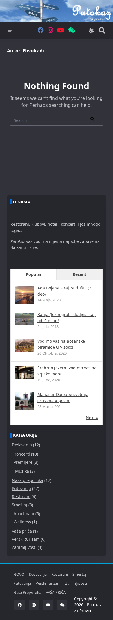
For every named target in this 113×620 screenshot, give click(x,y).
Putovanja (21, 488)
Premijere (23, 462)
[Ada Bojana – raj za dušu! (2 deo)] (24, 295)
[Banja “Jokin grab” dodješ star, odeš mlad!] (24, 319)
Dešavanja (22, 444)
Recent (79, 274)
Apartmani (24, 513)
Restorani (21, 496)
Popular (33, 274)
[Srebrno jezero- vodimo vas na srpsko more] (24, 372)
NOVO (18, 574)
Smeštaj (19, 504)
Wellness (22, 521)
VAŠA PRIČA (56, 592)
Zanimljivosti (24, 547)
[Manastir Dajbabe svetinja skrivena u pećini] (24, 401)
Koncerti (22, 454)
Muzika (22, 471)
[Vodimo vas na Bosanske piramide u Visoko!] (24, 345)
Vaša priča (22, 531)
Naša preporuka (27, 480)
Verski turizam (26, 539)
